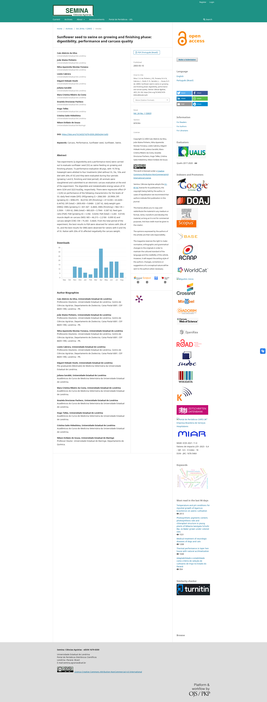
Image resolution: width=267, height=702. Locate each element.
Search (208, 19)
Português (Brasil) (185, 80)
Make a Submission (187, 59)
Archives (68, 19)
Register (202, 2)
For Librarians (182, 130)
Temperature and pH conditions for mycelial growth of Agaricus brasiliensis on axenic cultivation (193, 508)
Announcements (96, 19)
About (80, 19)
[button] (184, 93)
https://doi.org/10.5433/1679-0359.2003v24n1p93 (85, 134)
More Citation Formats (144, 100)
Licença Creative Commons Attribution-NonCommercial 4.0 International (108, 671)
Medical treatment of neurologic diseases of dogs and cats (192, 540)
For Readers (181, 122)
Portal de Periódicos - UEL (121, 19)
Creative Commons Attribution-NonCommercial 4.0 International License (151, 174)
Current (56, 19)
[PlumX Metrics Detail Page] (139, 298)
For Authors (181, 126)
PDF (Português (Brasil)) (147, 52)
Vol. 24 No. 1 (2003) (84, 28)
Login (211, 2)
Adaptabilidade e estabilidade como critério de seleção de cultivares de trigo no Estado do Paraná (191, 562)
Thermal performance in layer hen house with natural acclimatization (193, 549)
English (180, 76)
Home (59, 28)
